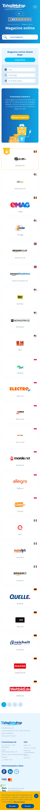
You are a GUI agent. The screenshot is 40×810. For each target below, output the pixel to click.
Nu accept (12, 806)
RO (19, 14)
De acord (27, 806)
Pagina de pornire (13, 24)
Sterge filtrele (20, 60)
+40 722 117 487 (9, 745)
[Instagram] (10, 771)
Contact (26, 755)
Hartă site (27, 758)
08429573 (10, 733)
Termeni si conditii (30, 748)
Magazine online (27, 24)
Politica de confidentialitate (29, 751)
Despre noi (27, 745)
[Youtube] (16, 771)
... (20, 704)
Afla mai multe (19, 802)
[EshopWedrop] (13, 7)
